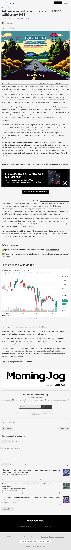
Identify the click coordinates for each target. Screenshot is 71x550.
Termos (51, 537)
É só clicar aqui (52, 249)
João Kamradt (13, 477)
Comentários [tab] (6, 442)
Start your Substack (29, 541)
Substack (27, 546)
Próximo (62, 429)
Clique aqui (6, 256)
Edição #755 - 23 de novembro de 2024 (14, 500)
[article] (35, 474)
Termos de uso (46, 411)
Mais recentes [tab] (14, 465)
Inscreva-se (58, 3)
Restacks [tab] (15, 442)
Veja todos (6, 509)
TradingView (39, 319)
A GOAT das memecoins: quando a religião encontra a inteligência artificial (31, 498)
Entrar (66, 3)
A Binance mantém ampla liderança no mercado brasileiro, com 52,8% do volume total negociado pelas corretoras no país (34, 220)
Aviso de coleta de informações (39, 413)
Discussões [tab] (24, 465)
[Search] (68, 465)
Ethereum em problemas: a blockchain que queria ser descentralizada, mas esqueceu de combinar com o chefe (30, 471)
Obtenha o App (44, 541)
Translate (5, 7)
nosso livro (14, 164)
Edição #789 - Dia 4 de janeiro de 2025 (13, 488)
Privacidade (44, 537)
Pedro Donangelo (11, 22)
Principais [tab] (6, 465)
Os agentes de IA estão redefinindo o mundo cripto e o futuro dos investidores (26, 485)
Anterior (8, 429)
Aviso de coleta (59, 537)
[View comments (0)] (10, 28)
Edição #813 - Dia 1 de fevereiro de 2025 (14, 475)
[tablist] (10, 442)
